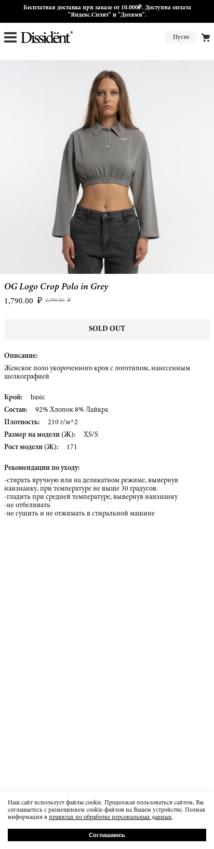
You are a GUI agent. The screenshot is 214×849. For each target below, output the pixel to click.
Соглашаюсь (107, 835)
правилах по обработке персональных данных (110, 817)
